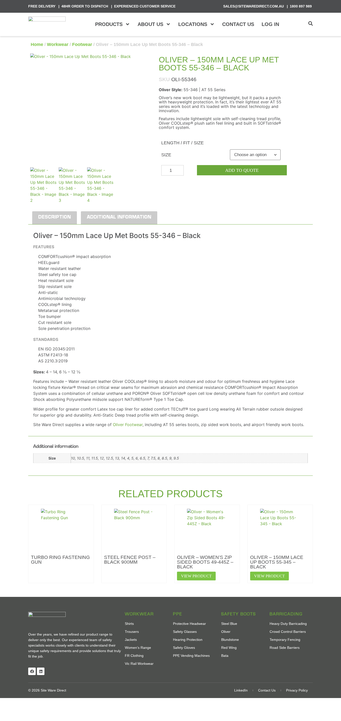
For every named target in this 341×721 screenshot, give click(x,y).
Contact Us (238, 24)
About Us (150, 24)
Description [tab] (54, 217)
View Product (196, 576)
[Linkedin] (40, 671)
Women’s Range (138, 648)
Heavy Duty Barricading (288, 624)
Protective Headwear (189, 624)
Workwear (57, 44)
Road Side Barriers (285, 648)
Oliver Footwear (128, 424)
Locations (192, 24)
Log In (270, 24)
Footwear (82, 44)
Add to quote (242, 170)
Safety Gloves (184, 648)
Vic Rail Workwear (139, 664)
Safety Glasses (185, 632)
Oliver (225, 632)
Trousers (132, 632)
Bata (224, 656)
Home (37, 44)
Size (166, 155)
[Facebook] (32, 671)
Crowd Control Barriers (288, 632)
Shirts (129, 624)
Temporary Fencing (285, 640)
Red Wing (229, 648)
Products (109, 24)
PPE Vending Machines (191, 656)
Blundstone (230, 640)
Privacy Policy (297, 690)
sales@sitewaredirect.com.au (253, 6)
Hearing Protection (187, 640)
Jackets (131, 640)
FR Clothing (134, 656)
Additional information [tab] (119, 217)
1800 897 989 (301, 6)
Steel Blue (229, 624)
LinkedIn (241, 690)
